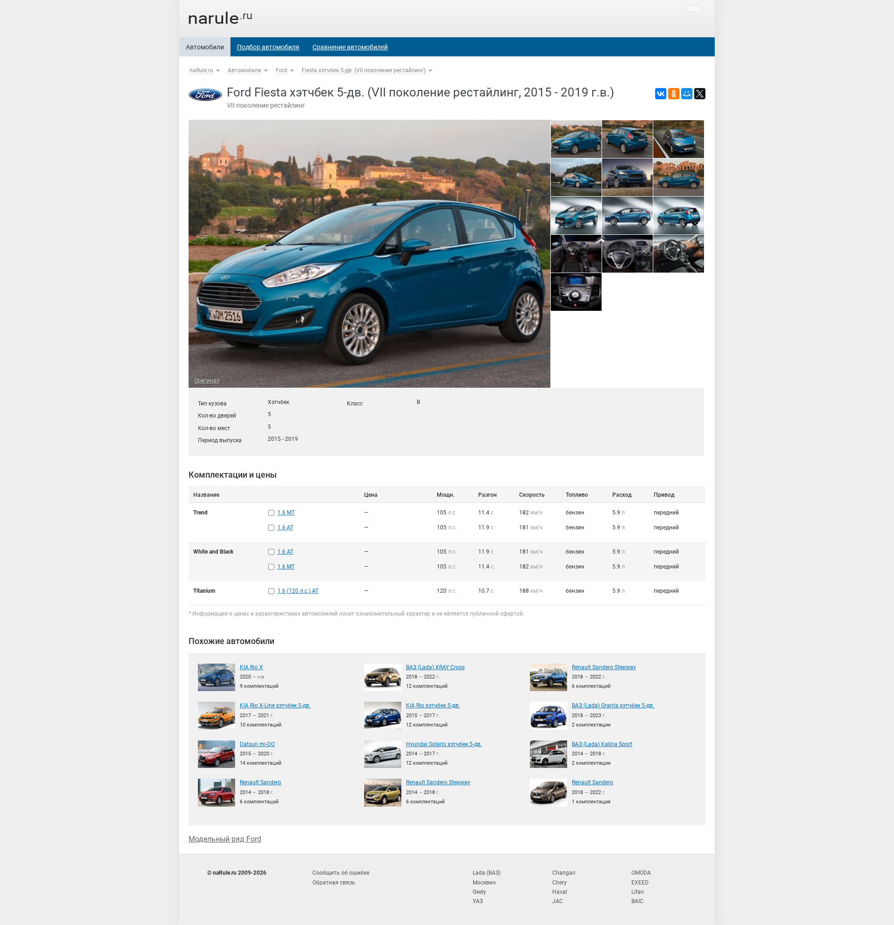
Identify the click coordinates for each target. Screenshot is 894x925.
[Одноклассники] (673, 93)
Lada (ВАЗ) (487, 873)
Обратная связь (333, 882)
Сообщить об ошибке (340, 873)
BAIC (637, 901)
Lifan (637, 892)
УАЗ (478, 901)
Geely (479, 892)
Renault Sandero (260, 782)
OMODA (641, 873)
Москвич (484, 882)
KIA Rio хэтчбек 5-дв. (433, 705)
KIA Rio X (251, 667)
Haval (559, 892)
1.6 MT (286, 512)
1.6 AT (285, 527)
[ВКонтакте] (660, 93)
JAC (557, 901)
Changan (564, 873)
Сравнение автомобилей (350, 47)
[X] (699, 93)
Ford (281, 70)
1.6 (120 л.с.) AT (298, 591)
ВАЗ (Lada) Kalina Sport (602, 744)
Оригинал (207, 380)
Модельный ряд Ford (225, 839)
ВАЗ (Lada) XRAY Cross (435, 667)
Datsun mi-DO (257, 744)
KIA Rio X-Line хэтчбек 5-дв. (275, 705)
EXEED (640, 882)
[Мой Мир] (686, 93)
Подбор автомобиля (268, 47)
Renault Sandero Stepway (604, 667)
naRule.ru (201, 70)
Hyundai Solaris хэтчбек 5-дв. (444, 744)
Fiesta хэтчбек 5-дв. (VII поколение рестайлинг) (364, 70)
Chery (559, 882)
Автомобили (205, 47)
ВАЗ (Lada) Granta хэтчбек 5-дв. (613, 705)
